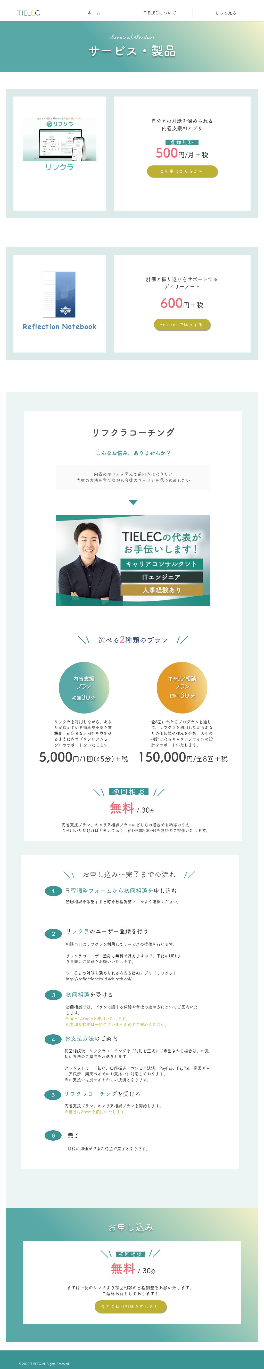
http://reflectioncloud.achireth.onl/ (99, 979)
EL (27, 13)
